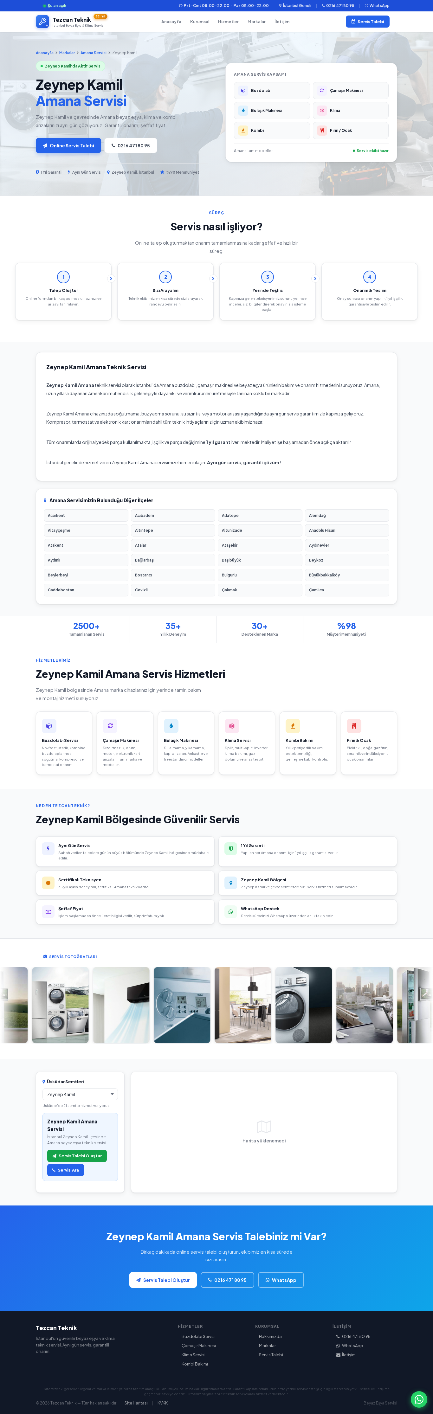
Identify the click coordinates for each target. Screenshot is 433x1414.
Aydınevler (319, 545)
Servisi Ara (68, 1170)
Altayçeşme (59, 530)
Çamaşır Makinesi (199, 1345)
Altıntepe (144, 530)
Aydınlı (54, 560)
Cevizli (141, 590)
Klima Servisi (193, 1354)
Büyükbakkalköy (324, 575)
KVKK (163, 1402)
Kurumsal (199, 21)
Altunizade (232, 530)
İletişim (282, 21)
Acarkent (56, 515)
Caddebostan (61, 590)
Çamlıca (316, 590)
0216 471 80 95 (340, 5)
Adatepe (230, 515)
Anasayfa (171, 21)
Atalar (140, 545)
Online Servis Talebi (72, 145)
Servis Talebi (371, 21)
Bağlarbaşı (144, 560)
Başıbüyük (231, 560)
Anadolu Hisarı (322, 530)
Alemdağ (317, 515)
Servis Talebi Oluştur (80, 1155)
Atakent (55, 545)
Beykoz (316, 560)
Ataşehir (229, 545)
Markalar (257, 21)
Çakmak (229, 590)
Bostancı (143, 575)
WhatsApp (380, 5)
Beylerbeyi (58, 575)
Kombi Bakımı (195, 1363)
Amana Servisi (94, 52)
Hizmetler (228, 21)
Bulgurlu (229, 575)
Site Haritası (136, 1402)
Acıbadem (144, 515)
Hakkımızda (270, 1336)
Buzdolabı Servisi (199, 1336)
